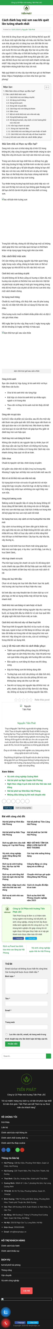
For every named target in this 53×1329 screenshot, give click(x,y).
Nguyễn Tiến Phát (28, 29)
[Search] (50, 9)
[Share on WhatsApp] (4, 801)
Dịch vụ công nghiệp (23, 808)
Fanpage (19, 938)
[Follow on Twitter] (8, 1150)
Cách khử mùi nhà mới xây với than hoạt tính (28, 134)
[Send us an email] (13, 1150)
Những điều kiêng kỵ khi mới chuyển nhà (26, 794)
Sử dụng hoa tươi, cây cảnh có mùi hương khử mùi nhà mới (28, 121)
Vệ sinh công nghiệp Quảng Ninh (22, 776)
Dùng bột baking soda (18, 117)
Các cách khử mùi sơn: (15, 94)
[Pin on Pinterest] (23, 801)
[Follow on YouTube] (22, 1150)
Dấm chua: (14, 111)
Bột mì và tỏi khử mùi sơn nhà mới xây (25, 114)
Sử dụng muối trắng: (18, 100)
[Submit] (48, 1056)
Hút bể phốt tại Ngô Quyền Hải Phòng (25, 780)
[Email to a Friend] (18, 801)
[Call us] (17, 1150)
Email (8, 1010)
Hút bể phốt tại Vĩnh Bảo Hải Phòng (23, 791)
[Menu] (3, 9)
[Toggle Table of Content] (45, 87)
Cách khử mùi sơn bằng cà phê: (22, 97)
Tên (7, 999)
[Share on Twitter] (13, 801)
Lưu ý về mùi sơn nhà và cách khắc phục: (24, 137)
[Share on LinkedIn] (27, 801)
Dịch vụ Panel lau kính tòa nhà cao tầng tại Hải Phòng (14, 949)
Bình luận (10, 976)
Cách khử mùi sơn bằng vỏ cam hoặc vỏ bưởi (28, 131)
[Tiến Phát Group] (26, 9)
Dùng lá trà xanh (16, 103)
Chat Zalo (32, 938)
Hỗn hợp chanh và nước (20, 126)
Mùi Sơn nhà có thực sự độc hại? (20, 91)
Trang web (10, 1022)
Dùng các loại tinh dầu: (20, 128)
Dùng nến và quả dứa (18, 106)
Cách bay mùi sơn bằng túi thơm (22, 109)
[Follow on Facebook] (3, 1150)
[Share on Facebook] (9, 801)
